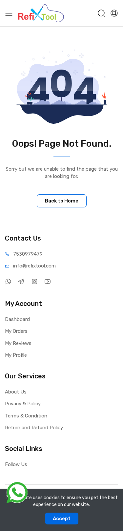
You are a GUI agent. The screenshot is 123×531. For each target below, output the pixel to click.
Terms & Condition (26, 416)
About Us (16, 392)
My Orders (16, 331)
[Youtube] (47, 281)
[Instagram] (34, 281)
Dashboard (17, 319)
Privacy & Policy (23, 404)
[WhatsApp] (8, 281)
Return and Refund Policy (34, 428)
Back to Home (61, 201)
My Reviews (18, 343)
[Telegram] (21, 281)
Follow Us (16, 464)
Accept (62, 518)
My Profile (16, 355)
